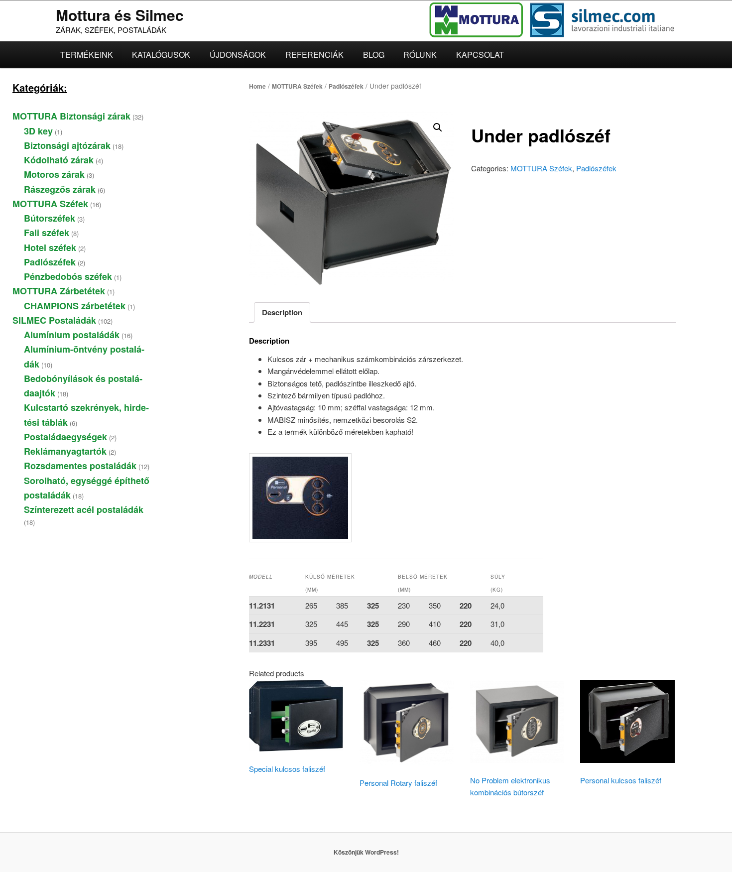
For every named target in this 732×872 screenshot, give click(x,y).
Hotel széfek (50, 247)
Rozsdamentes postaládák (80, 465)
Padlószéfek (346, 86)
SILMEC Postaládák (54, 320)
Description (282, 312)
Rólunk (420, 54)
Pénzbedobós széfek (68, 276)
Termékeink (86, 54)
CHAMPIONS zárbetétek (74, 305)
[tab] (282, 312)
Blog (373, 54)
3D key (38, 131)
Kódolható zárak (59, 159)
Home (257, 86)
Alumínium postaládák (72, 334)
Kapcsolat (480, 54)
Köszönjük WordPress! (366, 852)
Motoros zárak (54, 174)
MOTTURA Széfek (297, 86)
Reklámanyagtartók (65, 451)
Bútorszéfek (49, 218)
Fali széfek (46, 232)
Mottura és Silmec (120, 14)
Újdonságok (238, 54)
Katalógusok (161, 54)
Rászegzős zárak (60, 189)
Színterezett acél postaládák (83, 509)
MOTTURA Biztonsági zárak (71, 116)
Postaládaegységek (65, 436)
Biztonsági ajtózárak (67, 145)
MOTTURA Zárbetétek (58, 290)
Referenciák (314, 54)
